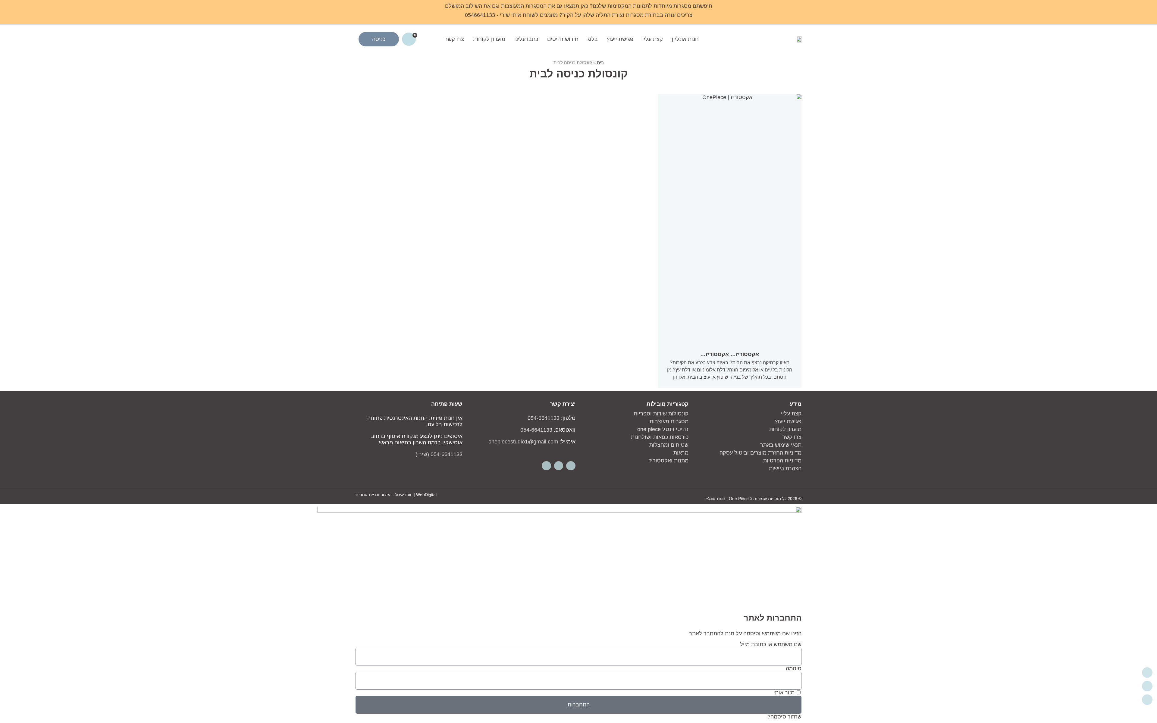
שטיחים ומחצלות (668, 445)
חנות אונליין (685, 39)
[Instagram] (558, 466)
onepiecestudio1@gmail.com (523, 442)
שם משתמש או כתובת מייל (770, 644)
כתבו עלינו (526, 39)
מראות (680, 453)
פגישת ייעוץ (620, 39)
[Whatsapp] (546, 466)
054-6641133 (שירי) (438, 454)
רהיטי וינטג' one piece (662, 429)
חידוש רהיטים (562, 39)
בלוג (593, 39)
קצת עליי (652, 39)
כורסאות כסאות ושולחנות (659, 437)
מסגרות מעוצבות (669, 421)
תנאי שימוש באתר (780, 445)
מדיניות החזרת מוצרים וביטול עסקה (760, 453)
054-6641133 (544, 418)
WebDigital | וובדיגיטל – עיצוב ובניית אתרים (396, 494)
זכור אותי (784, 693)
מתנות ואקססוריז (668, 461)
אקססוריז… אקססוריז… (729, 354)
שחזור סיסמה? (784, 717)
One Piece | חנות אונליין (726, 498)
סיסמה (793, 668)
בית (600, 62)
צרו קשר (454, 39)
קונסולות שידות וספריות (661, 414)
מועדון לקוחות (489, 39)
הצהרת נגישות (785, 468)
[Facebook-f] (570, 466)
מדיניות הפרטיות (782, 461)
